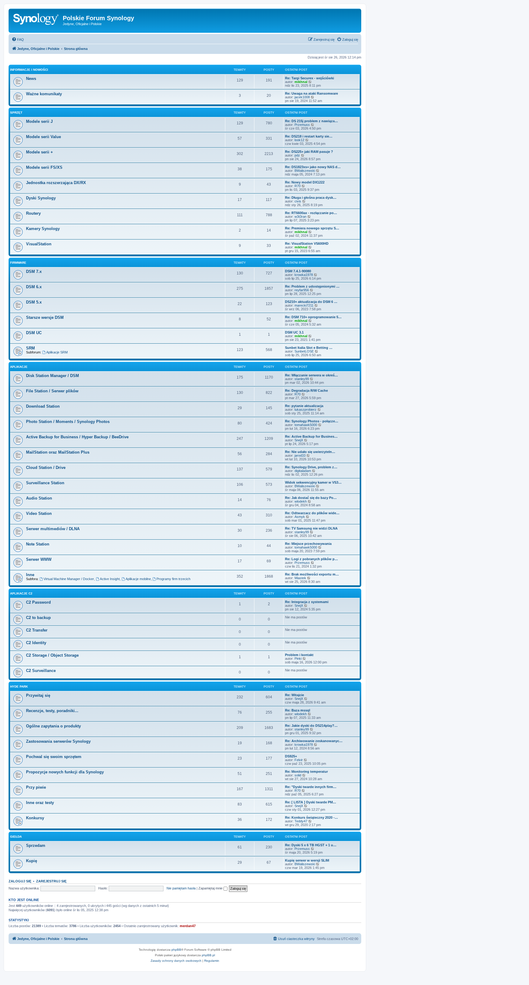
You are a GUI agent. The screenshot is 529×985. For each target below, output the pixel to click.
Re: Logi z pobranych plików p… (311, 559)
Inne (30, 574)
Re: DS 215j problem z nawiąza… (311, 121)
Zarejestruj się (51, 881)
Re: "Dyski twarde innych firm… (310, 787)
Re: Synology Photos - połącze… (311, 421)
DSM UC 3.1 (294, 332)
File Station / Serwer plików (52, 391)
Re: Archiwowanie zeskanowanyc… (314, 741)
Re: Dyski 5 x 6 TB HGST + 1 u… (310, 845)
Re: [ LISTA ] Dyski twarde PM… (310, 802)
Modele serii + (39, 152)
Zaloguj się (20, 881)
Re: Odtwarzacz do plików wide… (312, 513)
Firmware (18, 262)
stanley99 (302, 379)
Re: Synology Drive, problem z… (311, 467)
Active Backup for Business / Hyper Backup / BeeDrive (77, 437)
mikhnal (301, 82)
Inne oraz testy (40, 802)
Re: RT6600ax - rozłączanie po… (311, 213)
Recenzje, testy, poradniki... (52, 710)
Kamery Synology (43, 228)
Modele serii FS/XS (44, 167)
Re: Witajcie (294, 695)
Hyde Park (19, 686)
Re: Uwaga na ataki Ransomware (311, 93)
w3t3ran (300, 216)
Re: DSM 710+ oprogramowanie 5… (313, 317)
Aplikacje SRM (57, 352)
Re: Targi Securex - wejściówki (309, 78)
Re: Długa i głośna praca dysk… (310, 197)
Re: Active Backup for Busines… (311, 436)
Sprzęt (16, 112)
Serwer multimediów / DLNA (53, 528)
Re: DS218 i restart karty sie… (308, 136)
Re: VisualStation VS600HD (306, 243)
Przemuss (302, 124)
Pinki (298, 658)
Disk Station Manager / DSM (52, 375)
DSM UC (34, 332)
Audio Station (39, 498)
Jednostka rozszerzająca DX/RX (56, 182)
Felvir (299, 760)
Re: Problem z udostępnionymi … (312, 286)
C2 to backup (38, 617)
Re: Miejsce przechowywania (308, 543)
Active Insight (110, 579)
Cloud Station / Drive (46, 467)
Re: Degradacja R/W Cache (306, 390)
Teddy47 (301, 821)
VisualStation (38, 244)
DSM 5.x (34, 302)
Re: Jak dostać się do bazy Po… (311, 498)
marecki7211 (304, 305)
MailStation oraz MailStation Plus (57, 452)
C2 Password (38, 602)
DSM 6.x (34, 287)
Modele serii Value (43, 136)
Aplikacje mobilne (138, 579)
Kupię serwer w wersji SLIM (307, 860)
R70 (298, 186)
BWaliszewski (305, 170)
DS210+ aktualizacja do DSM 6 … (311, 302)
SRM (30, 348)
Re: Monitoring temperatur (306, 771)
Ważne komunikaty (44, 94)
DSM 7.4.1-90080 (298, 271)
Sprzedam (35, 845)
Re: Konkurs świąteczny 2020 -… (311, 817)
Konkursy (35, 818)
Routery (33, 213)
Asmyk (300, 517)
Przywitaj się (38, 695)
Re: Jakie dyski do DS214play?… (311, 725)
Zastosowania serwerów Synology (58, 741)
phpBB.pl (208, 955)
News (31, 78)
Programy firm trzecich (173, 579)
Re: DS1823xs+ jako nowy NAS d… (313, 167)
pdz (297, 155)
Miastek (300, 578)
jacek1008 (302, 97)
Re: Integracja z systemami (306, 602)
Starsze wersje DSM (45, 317)
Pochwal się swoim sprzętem (53, 756)
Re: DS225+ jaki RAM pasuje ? (309, 151)
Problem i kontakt (299, 655)
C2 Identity (36, 642)
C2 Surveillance (41, 670)
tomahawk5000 (306, 425)
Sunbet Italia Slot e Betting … (308, 347)
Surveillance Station (45, 483)
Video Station (39, 513)
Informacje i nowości (29, 69)
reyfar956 (302, 290)
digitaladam (303, 471)
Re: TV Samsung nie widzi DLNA (311, 528)
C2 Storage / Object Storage (52, 655)
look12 (299, 140)
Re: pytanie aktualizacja (304, 406)
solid (298, 775)
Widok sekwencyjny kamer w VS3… (313, 482)
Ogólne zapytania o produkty (53, 726)
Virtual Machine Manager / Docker (68, 579)
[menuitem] (18, 39)
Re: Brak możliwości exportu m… (312, 574)
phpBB (176, 949)
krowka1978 (304, 275)
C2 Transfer (36, 630)
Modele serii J (39, 121)
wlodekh (301, 501)
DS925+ (291, 756)
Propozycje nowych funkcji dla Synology (65, 772)
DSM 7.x (34, 271)
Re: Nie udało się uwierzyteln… (310, 452)
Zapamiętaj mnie (210, 888)
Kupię (31, 861)
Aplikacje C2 (21, 593)
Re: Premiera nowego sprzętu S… (312, 228)
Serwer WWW (38, 559)
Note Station (37, 544)
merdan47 (188, 926)
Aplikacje (19, 366)
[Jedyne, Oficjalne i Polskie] (36, 20)
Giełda (16, 836)
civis (298, 201)
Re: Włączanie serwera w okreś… (311, 375)
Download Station (43, 406)
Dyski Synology (41, 198)
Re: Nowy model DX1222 (305, 182)
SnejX (299, 440)
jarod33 (300, 455)
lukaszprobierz (306, 409)
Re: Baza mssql (297, 710)
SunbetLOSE (304, 351)
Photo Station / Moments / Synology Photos (68, 421)
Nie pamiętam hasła (181, 888)
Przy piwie (36, 787)
